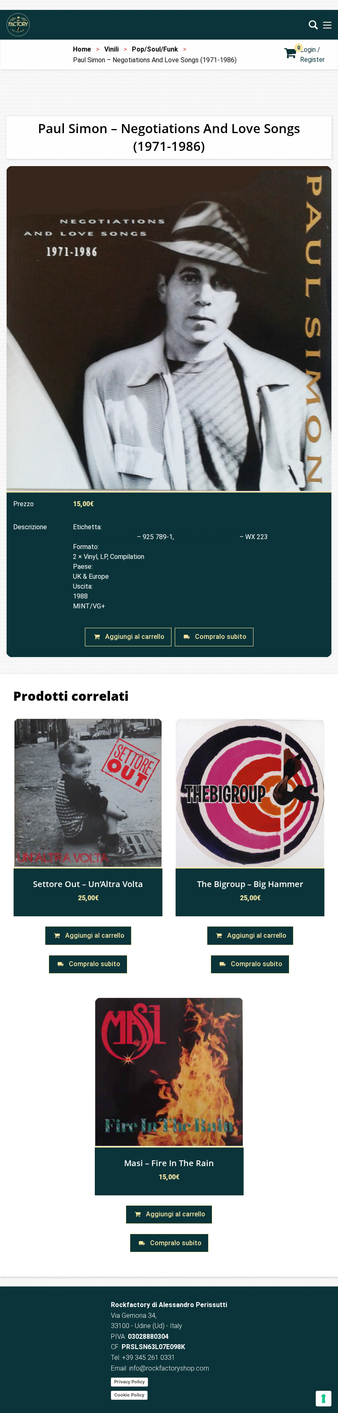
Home (82, 49)
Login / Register (312, 54)
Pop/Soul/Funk (155, 49)
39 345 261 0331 (150, 1357)
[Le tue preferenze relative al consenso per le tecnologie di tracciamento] (323, 1398)
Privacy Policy (129, 1382)
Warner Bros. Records (104, 537)
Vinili (111, 49)
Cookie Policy (129, 1395)
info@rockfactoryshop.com (169, 1368)
